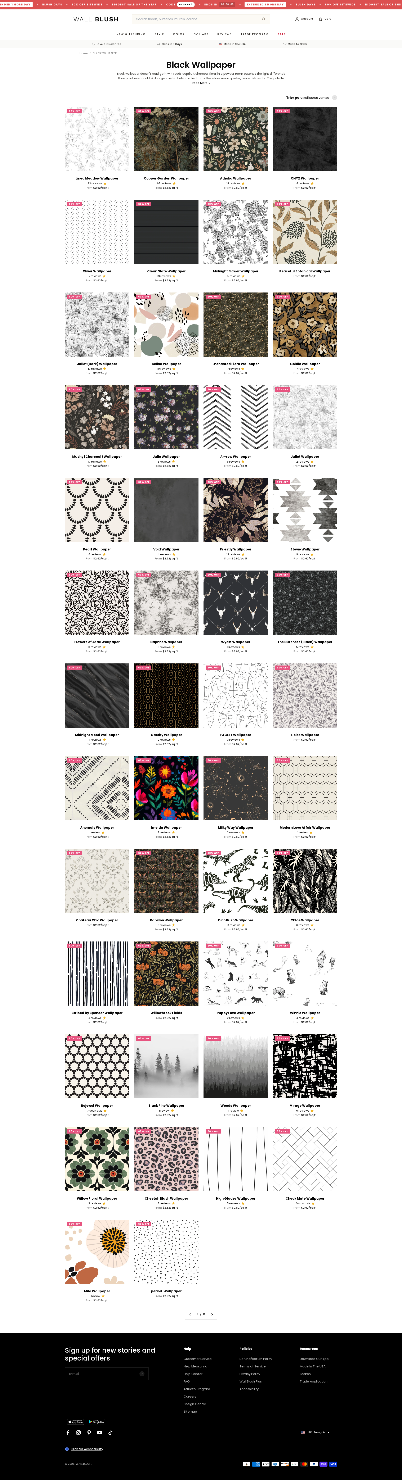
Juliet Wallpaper (305, 456)
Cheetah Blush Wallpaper (166, 1198)
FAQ (187, 1381)
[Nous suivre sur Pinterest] (89, 1432)
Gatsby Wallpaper (166, 735)
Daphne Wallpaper (166, 642)
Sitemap (190, 1411)
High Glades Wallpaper (235, 1198)
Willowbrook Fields (166, 1013)
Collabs (201, 34)
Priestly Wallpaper (235, 549)
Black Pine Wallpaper (166, 1105)
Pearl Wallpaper (97, 549)
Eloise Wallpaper (305, 735)
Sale (281, 34)
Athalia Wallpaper (235, 178)
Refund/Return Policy (256, 1359)
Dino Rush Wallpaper (235, 920)
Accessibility (249, 1389)
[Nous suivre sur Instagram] (78, 1432)
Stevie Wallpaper (305, 549)
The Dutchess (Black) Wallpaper (304, 642)
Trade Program (255, 34)
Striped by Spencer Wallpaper (97, 1013)
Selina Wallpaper (166, 364)
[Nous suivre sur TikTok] (110, 1432)
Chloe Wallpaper (305, 920)
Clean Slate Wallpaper (166, 271)
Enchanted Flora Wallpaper (236, 364)
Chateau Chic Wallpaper (97, 920)
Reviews (224, 34)
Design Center (195, 1404)
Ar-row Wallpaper (235, 456)
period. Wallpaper (166, 1291)
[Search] (264, 19)
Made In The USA (313, 1366)
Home (84, 53)
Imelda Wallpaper (166, 827)
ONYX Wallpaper (305, 178)
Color (179, 34)
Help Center (193, 1374)
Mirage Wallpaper (305, 1105)
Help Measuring (195, 1366)
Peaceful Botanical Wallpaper (305, 271)
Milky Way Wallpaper (236, 827)
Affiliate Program (197, 1389)
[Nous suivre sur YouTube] (100, 1432)
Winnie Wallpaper (305, 1013)
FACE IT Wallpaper (235, 735)
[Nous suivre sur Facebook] (68, 1432)
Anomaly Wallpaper (97, 827)
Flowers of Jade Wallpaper (97, 642)
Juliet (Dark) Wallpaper (97, 364)
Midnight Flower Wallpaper (236, 271)
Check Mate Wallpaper (305, 1198)
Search (305, 1374)
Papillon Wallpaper (166, 920)
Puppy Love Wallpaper (236, 1013)
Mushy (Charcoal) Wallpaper (97, 456)
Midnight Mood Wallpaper (97, 735)
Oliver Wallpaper (97, 271)
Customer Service (198, 1359)
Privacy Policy (250, 1374)
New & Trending (131, 34)
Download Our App (314, 1359)
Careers (190, 1396)
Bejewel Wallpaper (97, 1105)
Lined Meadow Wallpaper (97, 178)
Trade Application (313, 1381)
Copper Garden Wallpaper (166, 178)
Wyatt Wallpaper (235, 642)
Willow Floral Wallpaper (97, 1198)
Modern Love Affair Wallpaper (305, 827)
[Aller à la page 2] (212, 1314)
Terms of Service (253, 1366)
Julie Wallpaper (166, 456)
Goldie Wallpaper (305, 364)
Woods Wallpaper (235, 1105)
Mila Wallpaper (97, 1291)
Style (159, 34)
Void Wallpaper (166, 549)
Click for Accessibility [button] (87, 1449)
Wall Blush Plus (251, 1381)
